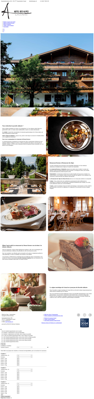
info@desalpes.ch (9, 321)
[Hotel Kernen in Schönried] (84, 323)
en (3, 30)
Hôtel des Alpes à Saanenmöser (51, 314)
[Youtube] (90, 316)
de (3, 29)
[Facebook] (84, 316)
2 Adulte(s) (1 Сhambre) (6, 345)
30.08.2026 (3, 343)
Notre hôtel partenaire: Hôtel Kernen (52, 320)
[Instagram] (78, 316)
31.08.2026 (3, 344)
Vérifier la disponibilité (5, 396)
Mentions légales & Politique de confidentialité (51, 322)
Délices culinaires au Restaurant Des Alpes (53, 315)
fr (3, 31)
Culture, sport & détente (49, 319)
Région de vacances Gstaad (50, 318)
